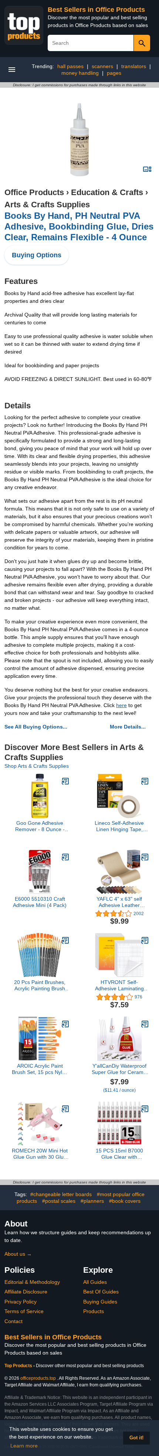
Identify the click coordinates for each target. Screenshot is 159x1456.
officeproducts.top (38, 1378)
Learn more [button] (24, 1446)
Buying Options (36, 255)
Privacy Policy (20, 1302)
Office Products (34, 192)
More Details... (128, 727)
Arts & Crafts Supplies (47, 204)
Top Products (18, 1365)
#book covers (125, 1201)
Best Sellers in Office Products (96, 9)
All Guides (95, 1282)
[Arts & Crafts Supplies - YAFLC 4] (145, 857)
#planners (92, 1201)
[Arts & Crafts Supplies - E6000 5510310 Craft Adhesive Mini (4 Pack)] (65, 857)
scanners (102, 66)
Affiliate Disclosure (25, 1292)
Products (93, 1311)
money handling (80, 73)
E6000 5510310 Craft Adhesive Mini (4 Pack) (40, 902)
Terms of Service (24, 1311)
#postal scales (58, 1201)
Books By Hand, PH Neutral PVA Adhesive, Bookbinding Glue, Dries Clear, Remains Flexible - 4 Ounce (78, 226)
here (121, 705)
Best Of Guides (101, 1292)
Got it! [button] (136, 1437)
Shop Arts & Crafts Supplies (36, 766)
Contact (13, 1321)
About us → (18, 1254)
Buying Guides (100, 1302)
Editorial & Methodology (32, 1282)
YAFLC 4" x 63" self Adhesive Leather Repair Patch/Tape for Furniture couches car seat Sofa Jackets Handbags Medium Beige (119, 902)
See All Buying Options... (35, 727)
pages (114, 73)
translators (133, 66)
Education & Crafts (107, 192)
